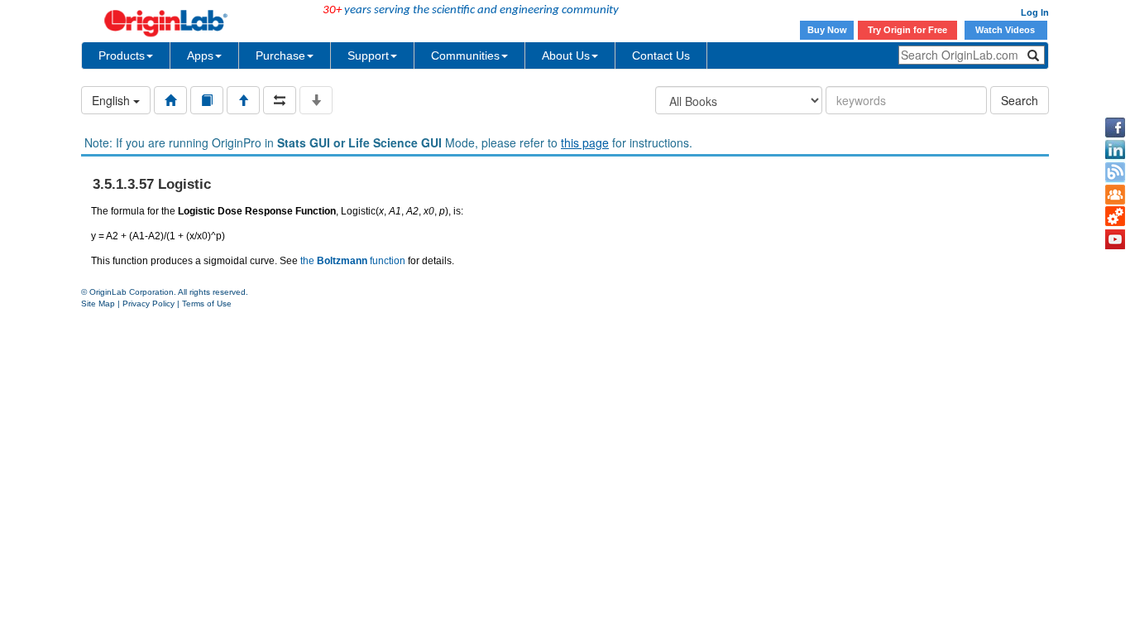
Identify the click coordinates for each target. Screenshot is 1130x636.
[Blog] (1115, 172)
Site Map (98, 303)
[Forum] (1115, 194)
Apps (200, 55)
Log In (1035, 12)
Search (1019, 100)
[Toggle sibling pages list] (279, 100)
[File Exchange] (1115, 217)
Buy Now (827, 30)
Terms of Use (207, 303)
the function (352, 261)
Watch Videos (1006, 30)
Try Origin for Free (907, 30)
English (112, 100)
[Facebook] (1115, 127)
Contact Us (661, 55)
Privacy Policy (148, 303)
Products (121, 55)
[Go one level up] (243, 100)
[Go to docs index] (170, 100)
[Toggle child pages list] (316, 100)
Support (368, 55)
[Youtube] (1115, 239)
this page (585, 142)
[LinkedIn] (1115, 150)
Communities (465, 55)
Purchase (280, 55)
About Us (566, 55)
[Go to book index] (206, 100)
